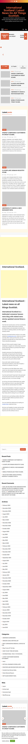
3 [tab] (1, 47)
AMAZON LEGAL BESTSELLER (10, 640)
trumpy (4, 137)
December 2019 (7, 612)
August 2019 (6, 621)
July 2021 (5, 563)
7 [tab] (23, 707)
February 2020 (6, 607)
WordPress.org (6, 695)
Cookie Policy (5, 404)
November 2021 (7, 551)
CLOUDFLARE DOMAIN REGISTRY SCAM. (13, 464)
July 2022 (5, 534)
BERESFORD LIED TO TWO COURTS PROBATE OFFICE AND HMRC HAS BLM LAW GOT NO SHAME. (13, 493)
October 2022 (6, 528)
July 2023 (5, 517)
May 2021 (5, 569)
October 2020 (6, 583)
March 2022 (6, 543)
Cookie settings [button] (5, 741)
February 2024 (6, 505)
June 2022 (5, 537)
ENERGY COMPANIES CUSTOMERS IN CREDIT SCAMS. (18, 75)
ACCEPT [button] (12, 741)
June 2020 (5, 595)
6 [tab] (21, 707)
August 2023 (6, 514)
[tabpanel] (14, 721)
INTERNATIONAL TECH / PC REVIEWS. (12, 654)
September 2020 (7, 586)
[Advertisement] (14, 251)
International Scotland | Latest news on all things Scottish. (14, 12)
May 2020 (5, 598)
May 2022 (5, 540)
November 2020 (7, 581)
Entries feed (6, 689)
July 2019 (5, 624)
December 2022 (7, 522)
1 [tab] (12, 707)
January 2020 (6, 610)
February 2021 (6, 572)
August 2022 (6, 531)
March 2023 (6, 519)
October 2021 (6, 554)
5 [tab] (19, 707)
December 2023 (7, 508)
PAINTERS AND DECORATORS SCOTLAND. (14, 667)
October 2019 (6, 618)
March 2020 (6, 604)
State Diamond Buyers (8, 673)
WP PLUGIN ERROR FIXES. (9, 676)
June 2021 (5, 566)
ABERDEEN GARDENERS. (9, 637)
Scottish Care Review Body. (10, 670)
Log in (4, 686)
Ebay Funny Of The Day (9, 648)
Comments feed (7, 692)
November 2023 (7, 511)
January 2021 (6, 575)
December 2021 (7, 549)
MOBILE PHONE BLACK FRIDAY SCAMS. (13, 472)
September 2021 (7, 557)
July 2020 (5, 592)
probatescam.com (11, 336)
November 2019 (7, 615)
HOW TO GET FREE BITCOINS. (10, 651)
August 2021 (6, 560)
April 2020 (5, 601)
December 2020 (7, 578)
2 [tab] (1, 45)
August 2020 (6, 589)
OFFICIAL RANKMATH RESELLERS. (12, 664)
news (12, 71)
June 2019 (5, 627)
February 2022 (6, 546)
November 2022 (7, 525)
